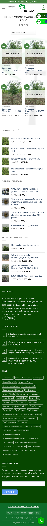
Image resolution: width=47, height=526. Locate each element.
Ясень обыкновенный (10, 454)
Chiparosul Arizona (25, 382)
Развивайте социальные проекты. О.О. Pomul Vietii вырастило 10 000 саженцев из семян (26, 360)
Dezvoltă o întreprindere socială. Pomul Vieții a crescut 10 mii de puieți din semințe (26, 351)
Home (7, 17)
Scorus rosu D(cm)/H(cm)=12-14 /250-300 (35, 70)
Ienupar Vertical (22, 394)
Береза (38, 414)
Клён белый (7, 430)
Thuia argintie (7, 410)
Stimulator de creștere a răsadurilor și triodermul (24, 335)
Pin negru (6, 402)
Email (4, 479)
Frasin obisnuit (30, 390)
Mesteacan (34, 394)
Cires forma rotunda (28, 386)
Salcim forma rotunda (18, 402)
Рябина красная (33, 438)
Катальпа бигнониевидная (12, 426)
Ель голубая (22, 422)
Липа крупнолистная (21, 430)
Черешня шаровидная (27, 450)
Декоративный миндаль (11, 418)
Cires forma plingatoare (11, 386)
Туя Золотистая (8, 446)
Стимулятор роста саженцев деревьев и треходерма (26, 343)
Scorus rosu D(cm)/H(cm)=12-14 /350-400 (35, 111)
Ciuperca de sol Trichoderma (13, 390)
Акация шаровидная (10, 414)
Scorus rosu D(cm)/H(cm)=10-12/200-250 (11, 70)
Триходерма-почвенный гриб (25, 442)
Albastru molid (8, 378)
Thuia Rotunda (20, 410)
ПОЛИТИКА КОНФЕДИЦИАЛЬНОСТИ (23, 507)
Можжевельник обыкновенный (14, 438)
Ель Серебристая (9, 422)
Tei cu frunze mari (36, 406)
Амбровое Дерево (26, 414)
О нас (27, 517)
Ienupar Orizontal (9, 394)
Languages (11, 7)
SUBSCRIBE (10, 492)
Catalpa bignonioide (10, 382)
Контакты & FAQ (24, 519)
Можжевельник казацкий (12, 434)
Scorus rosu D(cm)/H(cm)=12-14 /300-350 (12, 111)
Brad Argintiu (38, 378)
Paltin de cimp (34, 398)
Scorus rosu (33, 402)
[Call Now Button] (41, 520)
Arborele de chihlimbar (23, 378)
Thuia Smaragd (32, 410)
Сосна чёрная (8, 442)
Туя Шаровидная (34, 446)
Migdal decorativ (9, 398)
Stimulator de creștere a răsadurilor (15, 406)
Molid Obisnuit (22, 398)
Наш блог (36, 517)
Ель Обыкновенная (30, 418)
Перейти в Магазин (14, 517)
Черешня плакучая (10, 450)
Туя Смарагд (21, 446)
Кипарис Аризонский (32, 426)
